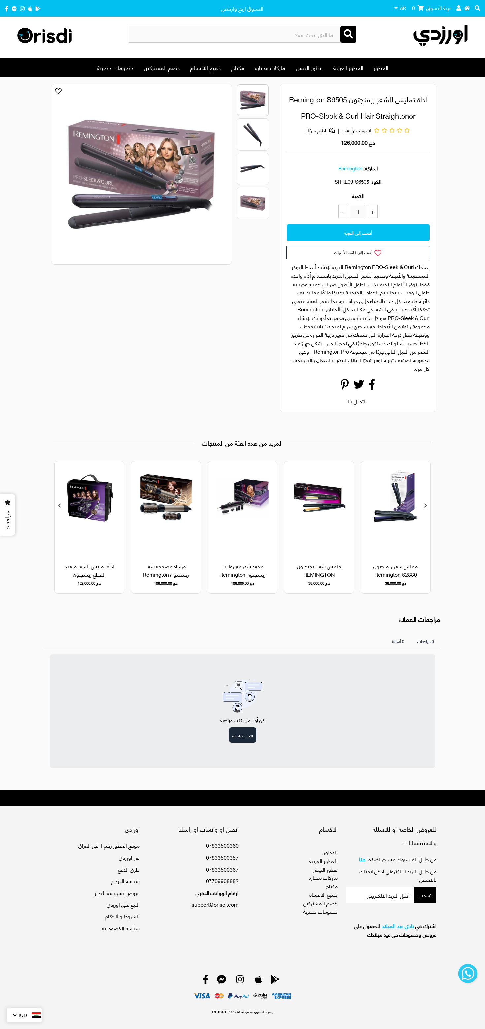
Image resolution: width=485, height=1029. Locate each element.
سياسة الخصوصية (121, 928)
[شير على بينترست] (345, 386)
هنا (362, 859)
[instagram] (22, 8)
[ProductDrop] (395, 507)
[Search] (348, 34)
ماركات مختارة (270, 67)
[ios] (30, 8)
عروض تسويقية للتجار (117, 892)
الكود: (375, 181)
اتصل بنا (356, 401)
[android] (38, 8)
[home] (467, 7)
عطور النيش (309, 67)
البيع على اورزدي (123, 904)
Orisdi (219, 1011)
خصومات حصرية (115, 67)
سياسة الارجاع (125, 880)
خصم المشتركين (162, 67)
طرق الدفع (129, 869)
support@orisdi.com (215, 904)
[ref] (14, 8)
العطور (381, 67)
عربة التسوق (432, 7)
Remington (350, 168)
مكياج (237, 67)
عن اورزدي (129, 857)
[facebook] (6, 8)
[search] (477, 7)
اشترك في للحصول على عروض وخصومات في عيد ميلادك (395, 929)
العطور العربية (348, 67)
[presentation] (59, 505)
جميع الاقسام (205, 67)
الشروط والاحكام (122, 916)
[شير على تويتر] (358, 386)
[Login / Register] (458, 7)
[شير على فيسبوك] (372, 386)
